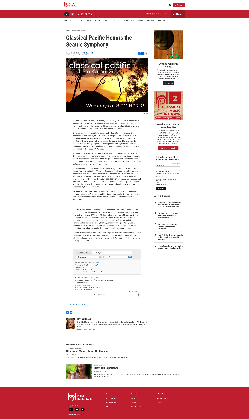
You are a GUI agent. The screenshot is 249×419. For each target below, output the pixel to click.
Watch (107, 20)
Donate (180, 5)
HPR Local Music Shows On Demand (87, 351)
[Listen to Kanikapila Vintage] (168, 44)
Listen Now (168, 83)
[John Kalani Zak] (70, 323)
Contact (133, 398)
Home (66, 20)
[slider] (75, 14)
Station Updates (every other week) (168, 173)
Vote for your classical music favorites (168, 126)
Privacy (159, 402)
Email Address (161, 165)
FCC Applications (162, 394)
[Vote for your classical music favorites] (168, 105)
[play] (66, 14)
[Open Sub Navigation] (76, 20)
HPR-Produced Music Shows (75, 30)
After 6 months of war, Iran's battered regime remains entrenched (167, 226)
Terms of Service (162, 398)
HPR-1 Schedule (111, 398)
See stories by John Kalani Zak (89, 329)
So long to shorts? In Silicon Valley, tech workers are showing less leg (170, 247)
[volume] (72, 14)
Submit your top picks (168, 148)
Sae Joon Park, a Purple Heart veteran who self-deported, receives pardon (168, 215)
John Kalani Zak (88, 53)
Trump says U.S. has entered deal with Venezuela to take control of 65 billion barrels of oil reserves (169, 204)
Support (133, 402)
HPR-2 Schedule (111, 402)
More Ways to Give (137, 407)
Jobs (107, 407)
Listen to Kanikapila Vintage (168, 65)
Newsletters (135, 394)
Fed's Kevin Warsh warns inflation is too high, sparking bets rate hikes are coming (170, 237)
